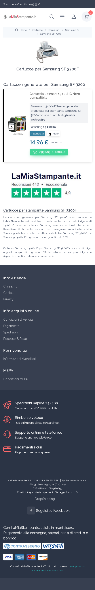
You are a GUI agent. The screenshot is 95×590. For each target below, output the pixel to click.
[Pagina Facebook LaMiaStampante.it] (31, 510)
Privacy (8, 299)
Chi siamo (10, 286)
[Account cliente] (74, 16)
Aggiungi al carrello (51, 151)
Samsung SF (72, 30)
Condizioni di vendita (18, 319)
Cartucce (37, 30)
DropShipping (45, 499)
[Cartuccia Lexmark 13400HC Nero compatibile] (15, 125)
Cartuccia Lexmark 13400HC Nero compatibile (55, 95)
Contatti (8, 293)
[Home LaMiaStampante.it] (19, 16)
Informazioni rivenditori (19, 359)
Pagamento (11, 326)
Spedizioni (10, 332)
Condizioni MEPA (15, 379)
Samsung (53, 30)
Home (23, 30)
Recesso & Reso (15, 338)
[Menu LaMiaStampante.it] (62, 16)
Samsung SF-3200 (50, 33)
